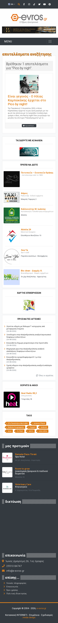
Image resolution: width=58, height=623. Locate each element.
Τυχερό (32, 427)
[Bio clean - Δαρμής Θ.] (12, 277)
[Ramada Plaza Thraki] (7, 457)
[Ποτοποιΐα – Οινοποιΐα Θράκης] (12, 179)
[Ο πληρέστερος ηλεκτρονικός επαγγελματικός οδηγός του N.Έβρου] (29, 18)
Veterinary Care (23, 484)
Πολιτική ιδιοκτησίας (16, 593)
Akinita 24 (26, 229)
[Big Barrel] (29, 29)
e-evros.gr (41, 608)
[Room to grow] (7, 472)
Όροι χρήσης (12, 590)
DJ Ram (20, 431)
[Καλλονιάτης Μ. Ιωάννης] (12, 215)
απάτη (31, 431)
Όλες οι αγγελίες (45, 375)
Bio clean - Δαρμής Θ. (31, 270)
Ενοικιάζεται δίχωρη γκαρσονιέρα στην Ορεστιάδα (27, 343)
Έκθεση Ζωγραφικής (16, 427)
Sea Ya (24, 250)
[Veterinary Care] (7, 487)
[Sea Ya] (12, 256)
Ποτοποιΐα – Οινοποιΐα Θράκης (37, 172)
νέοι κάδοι (43, 431)
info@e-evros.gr (15, 570)
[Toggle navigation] (50, 41)
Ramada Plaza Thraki (26, 454)
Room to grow (22, 468)
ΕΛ (12, 4)
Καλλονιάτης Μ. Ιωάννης (33, 209)
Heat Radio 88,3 (29, 393)
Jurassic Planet (39, 423)
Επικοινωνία (12, 586)
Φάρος (24, 193)
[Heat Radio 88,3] (12, 399)
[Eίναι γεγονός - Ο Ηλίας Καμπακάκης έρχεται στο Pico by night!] (29, 84)
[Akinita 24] (12, 236)
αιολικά (44, 427)
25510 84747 (14, 566)
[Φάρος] (12, 197)
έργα (9, 431)
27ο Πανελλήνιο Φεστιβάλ (18, 423)
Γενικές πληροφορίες (16, 583)
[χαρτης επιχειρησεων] (29, 305)
